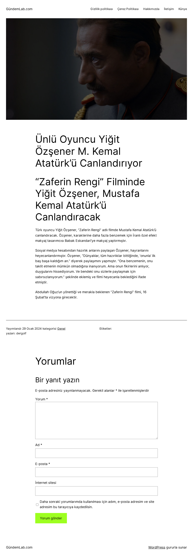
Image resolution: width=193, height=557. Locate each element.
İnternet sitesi (45, 483)
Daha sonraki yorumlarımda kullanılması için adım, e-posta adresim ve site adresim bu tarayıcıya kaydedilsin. (97, 504)
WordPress (156, 547)
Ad (38, 445)
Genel (61, 328)
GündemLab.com (19, 9)
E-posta (42, 464)
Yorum (41, 399)
